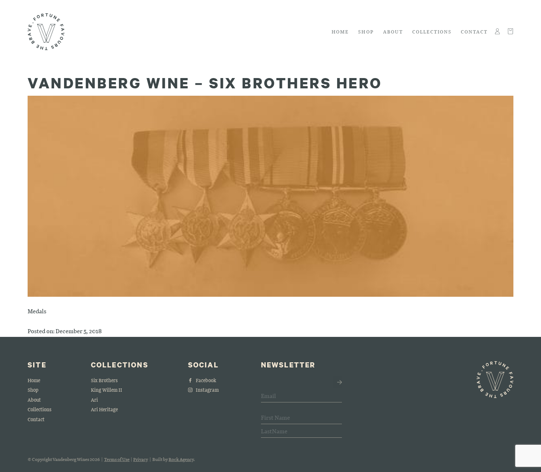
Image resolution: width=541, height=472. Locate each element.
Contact (474, 31)
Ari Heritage (104, 409)
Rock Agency (181, 459)
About (393, 31)
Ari (94, 400)
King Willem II (106, 390)
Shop (366, 31)
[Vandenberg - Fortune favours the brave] (46, 31)
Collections (432, 31)
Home (340, 31)
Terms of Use (117, 459)
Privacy (140, 459)
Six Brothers (104, 380)
